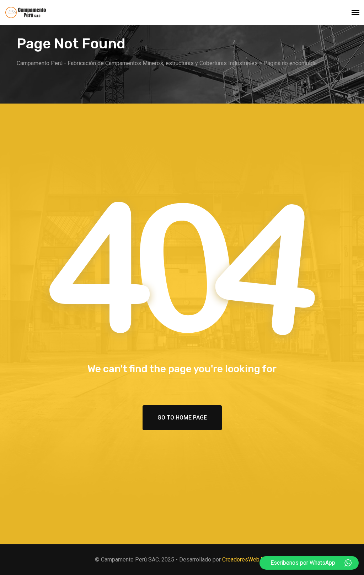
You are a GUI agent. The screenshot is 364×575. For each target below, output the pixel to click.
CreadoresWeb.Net (245, 559)
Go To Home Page (182, 417)
